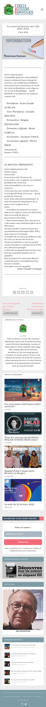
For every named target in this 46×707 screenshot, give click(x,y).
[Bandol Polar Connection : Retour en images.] (23, 457)
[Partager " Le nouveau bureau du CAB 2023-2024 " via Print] (31, 292)
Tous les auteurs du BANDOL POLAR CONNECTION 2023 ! (21, 439)
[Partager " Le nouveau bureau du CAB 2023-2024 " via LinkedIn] (23, 292)
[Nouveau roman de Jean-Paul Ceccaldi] (7, 681)
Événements (20, 647)
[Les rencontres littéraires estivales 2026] (7, 646)
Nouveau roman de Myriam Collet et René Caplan (26, 671)
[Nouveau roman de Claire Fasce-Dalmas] (7, 655)
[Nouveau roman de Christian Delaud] (7, 664)
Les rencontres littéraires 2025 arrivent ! (22, 405)
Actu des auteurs (21, 656)
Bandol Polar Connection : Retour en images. (19, 472)
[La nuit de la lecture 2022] (23, 490)
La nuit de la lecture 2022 (19, 504)
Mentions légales (27, 696)
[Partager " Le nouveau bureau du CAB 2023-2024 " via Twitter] (19, 292)
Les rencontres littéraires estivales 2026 (23, 645)
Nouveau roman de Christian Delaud (22, 662)
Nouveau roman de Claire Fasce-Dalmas (23, 654)
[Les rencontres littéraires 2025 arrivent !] (23, 390)
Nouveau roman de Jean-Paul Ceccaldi (23, 680)
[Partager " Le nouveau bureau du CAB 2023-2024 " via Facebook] (14, 292)
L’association (38, 696)
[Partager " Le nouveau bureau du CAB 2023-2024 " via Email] (27, 292)
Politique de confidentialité (11, 696)
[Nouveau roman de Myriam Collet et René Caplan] (7, 672)
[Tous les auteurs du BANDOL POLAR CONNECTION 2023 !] (23, 423)
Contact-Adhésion (23, 700)
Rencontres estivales (29, 647)
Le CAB (23, 336)
